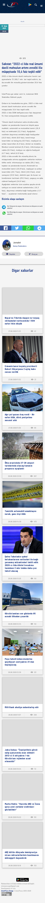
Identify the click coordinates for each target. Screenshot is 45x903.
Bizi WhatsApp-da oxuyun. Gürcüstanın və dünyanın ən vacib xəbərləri (25, 213)
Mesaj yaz (34, 254)
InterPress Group (7, 891)
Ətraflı (22, 21)
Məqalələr (12, 254)
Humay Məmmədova (20, 246)
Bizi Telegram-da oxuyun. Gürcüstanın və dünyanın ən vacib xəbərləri (24, 207)
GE (41, 6)
